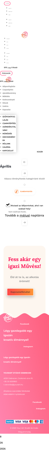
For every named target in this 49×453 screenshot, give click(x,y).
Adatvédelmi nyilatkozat (14, 394)
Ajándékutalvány (10, 11)
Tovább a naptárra (24, 215)
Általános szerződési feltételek (17, 391)
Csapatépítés (10, 8)
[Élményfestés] (24, 191)
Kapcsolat (8, 48)
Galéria (5, 106)
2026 (3, 448)
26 (1, 442)
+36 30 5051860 (10, 381)
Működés (6, 96)
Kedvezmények (8, 53)
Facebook (24, 324)
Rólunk (7, 56)
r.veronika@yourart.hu (13, 384)
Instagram (28, 346)
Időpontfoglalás (9, 86)
